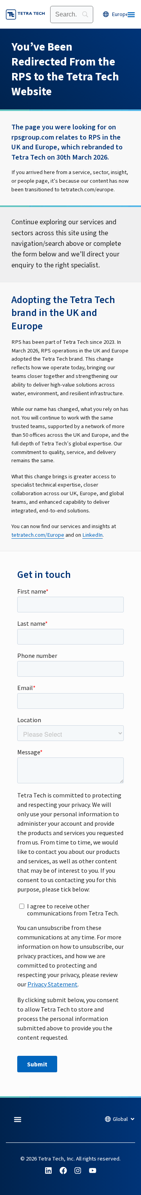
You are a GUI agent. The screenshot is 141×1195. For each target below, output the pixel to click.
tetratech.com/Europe (37, 535)
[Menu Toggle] (131, 14)
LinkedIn (92, 535)
